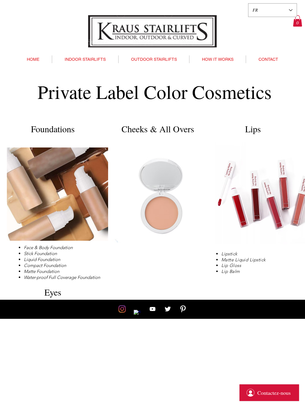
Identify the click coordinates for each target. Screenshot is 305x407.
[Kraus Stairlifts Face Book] (137, 313)
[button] (297, 21)
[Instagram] (122, 309)
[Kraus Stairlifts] (152, 309)
